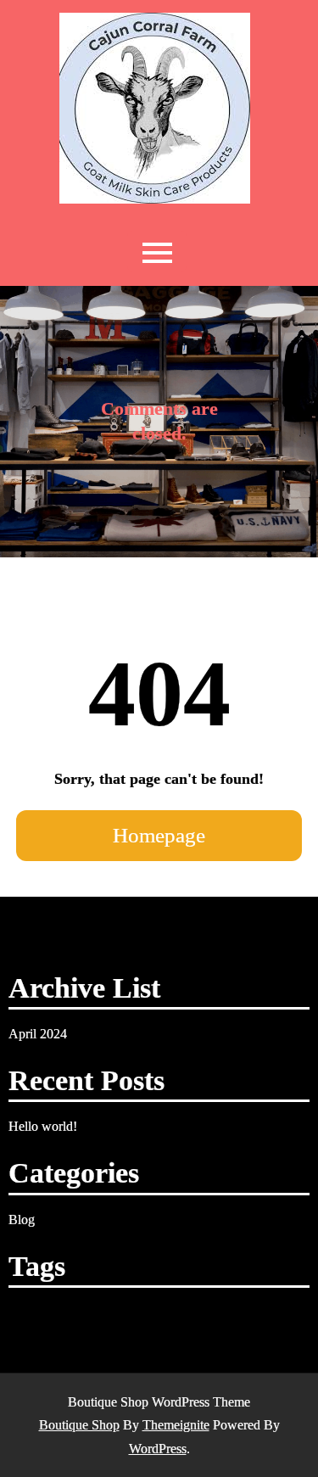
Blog (21, 1219)
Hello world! (42, 1126)
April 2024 (37, 1034)
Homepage (159, 835)
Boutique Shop (79, 1425)
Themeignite (175, 1425)
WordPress (158, 1448)
